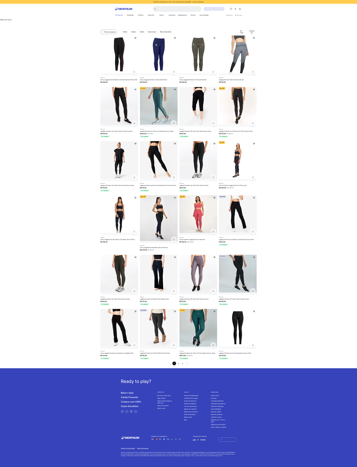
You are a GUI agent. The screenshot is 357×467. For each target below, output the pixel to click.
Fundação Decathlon (217, 401)
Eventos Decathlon (190, 414)
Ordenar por (251, 32)
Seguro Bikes (161, 398)
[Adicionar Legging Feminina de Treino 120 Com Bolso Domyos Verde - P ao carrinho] (213, 345)
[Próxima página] (187, 363)
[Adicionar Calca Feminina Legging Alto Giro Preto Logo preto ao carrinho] (253, 177)
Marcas (193, 15)
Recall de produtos (216, 414)
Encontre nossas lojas (164, 395)
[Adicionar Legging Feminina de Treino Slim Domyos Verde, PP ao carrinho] (134, 291)
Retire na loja (161, 408)
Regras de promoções (190, 412)
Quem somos (215, 395)
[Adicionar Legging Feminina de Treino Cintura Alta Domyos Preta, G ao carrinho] (134, 177)
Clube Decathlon (129, 406)
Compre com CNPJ (131, 401)
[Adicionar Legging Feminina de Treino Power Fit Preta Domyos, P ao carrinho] (134, 123)
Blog (185, 420)
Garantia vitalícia (216, 412)
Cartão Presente (129, 397)
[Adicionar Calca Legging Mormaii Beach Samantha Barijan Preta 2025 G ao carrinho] (134, 72)
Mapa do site (188, 417)
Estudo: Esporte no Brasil (218, 427)
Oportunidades (204, 15)
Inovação (214, 398)
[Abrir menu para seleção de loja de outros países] (227, 439)
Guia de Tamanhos (163, 405)
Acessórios (172, 15)
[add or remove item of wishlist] (135, 38)
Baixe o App (127, 392)
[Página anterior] (170, 363)
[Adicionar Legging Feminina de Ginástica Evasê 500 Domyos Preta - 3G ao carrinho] (253, 231)
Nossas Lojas (238, 15)
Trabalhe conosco (216, 417)
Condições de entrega (191, 398)
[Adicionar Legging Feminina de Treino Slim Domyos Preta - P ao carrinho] (213, 177)
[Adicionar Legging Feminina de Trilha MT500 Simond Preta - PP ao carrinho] (174, 345)
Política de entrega (143, 448)
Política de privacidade (128, 448)
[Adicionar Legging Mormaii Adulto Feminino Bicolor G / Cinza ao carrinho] (253, 72)
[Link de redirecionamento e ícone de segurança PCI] (198, 440)
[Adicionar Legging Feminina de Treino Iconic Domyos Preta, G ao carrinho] (253, 291)
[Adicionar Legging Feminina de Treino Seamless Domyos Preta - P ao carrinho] (253, 345)
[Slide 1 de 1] (119, 54)
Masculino (151, 15)
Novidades (130, 15)
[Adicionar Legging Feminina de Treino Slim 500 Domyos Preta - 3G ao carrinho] (213, 123)
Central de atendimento (191, 395)
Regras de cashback (190, 409)
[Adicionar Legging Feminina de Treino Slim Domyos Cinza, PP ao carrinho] (213, 291)
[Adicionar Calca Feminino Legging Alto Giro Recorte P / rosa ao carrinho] (213, 231)
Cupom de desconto (190, 401)
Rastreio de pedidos (190, 403)
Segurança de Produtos (218, 424)
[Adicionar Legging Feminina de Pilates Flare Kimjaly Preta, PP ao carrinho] (174, 291)
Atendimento (229, 15)
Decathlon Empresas (217, 406)
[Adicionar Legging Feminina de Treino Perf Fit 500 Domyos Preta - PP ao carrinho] (253, 123)
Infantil (161, 15)
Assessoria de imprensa (218, 403)
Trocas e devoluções (190, 406)
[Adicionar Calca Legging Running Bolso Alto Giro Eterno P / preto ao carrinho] (174, 239)
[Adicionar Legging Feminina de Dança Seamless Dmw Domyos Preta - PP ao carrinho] (174, 177)
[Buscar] (155, 9)
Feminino (140, 15)
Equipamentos (182, 15)
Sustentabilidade (216, 409)
